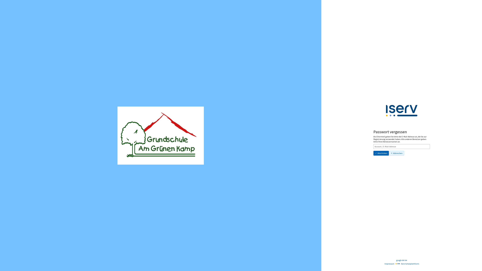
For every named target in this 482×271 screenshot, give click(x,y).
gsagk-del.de (401, 260)
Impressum (389, 263)
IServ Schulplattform (410, 263)
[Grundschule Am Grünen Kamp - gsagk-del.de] (160, 136)
